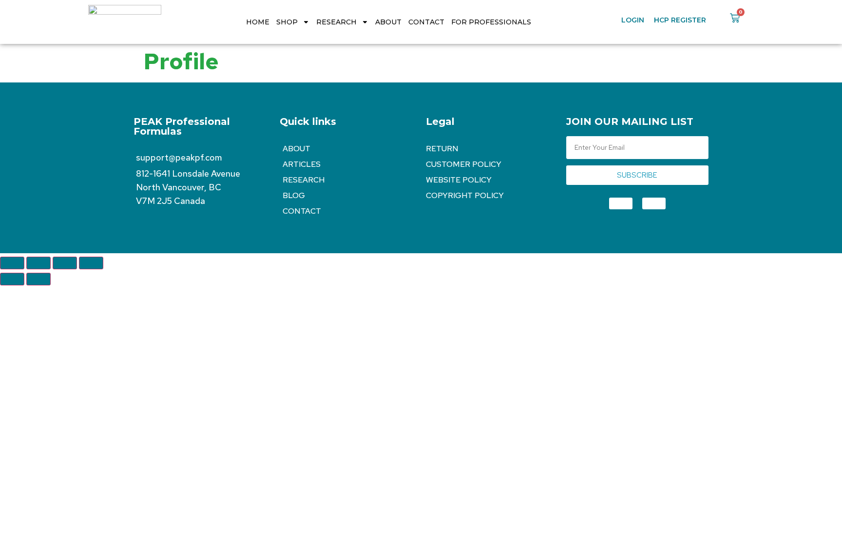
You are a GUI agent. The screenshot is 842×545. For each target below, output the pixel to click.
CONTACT (426, 22)
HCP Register (680, 20)
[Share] (65, 263)
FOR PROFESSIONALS (491, 22)
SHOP (287, 22)
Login (632, 20)
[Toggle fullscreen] (38, 263)
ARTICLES (302, 164)
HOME (257, 22)
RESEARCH (336, 22)
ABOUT (388, 22)
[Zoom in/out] (12, 263)
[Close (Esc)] (91, 263)
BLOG (294, 195)
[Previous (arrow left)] (12, 279)
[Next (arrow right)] (38, 279)
